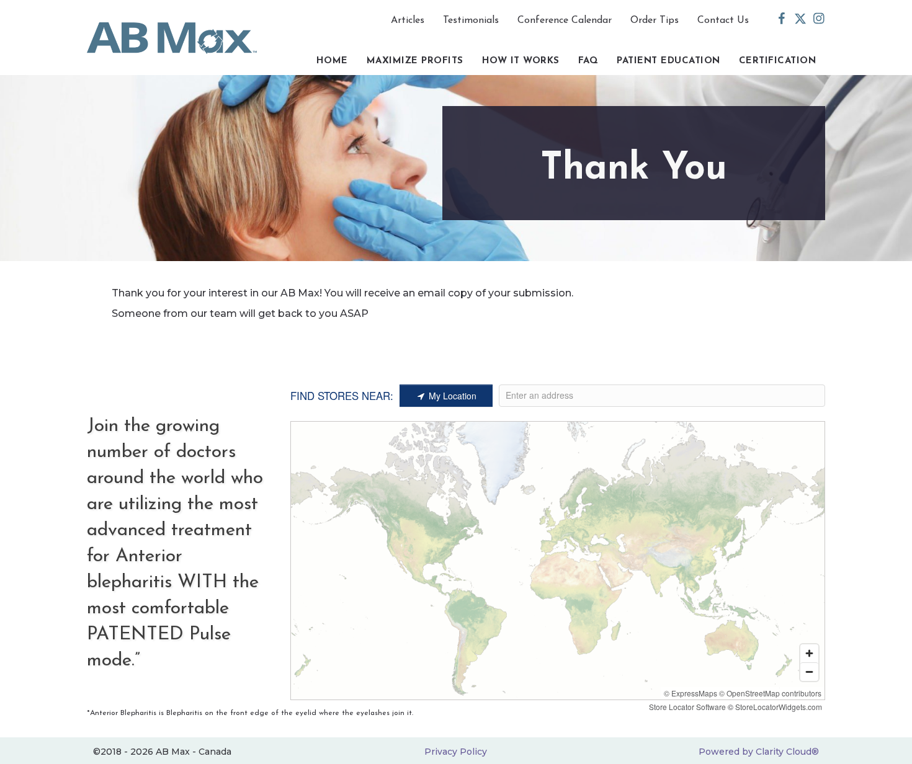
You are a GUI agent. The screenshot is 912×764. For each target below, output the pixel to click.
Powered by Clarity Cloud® (759, 751)
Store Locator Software (687, 706)
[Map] (558, 561)
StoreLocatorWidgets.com (778, 706)
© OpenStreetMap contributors (770, 693)
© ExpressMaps (690, 693)
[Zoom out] (809, 671)
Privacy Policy (455, 751)
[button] (782, 18)
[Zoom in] (809, 653)
